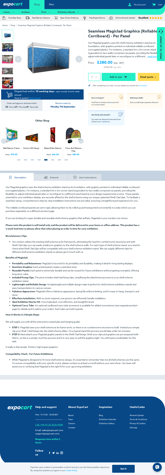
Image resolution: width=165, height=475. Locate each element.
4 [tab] (38, 161)
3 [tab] (32, 161)
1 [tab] (18, 161)
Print (43, 12)
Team (70, 419)
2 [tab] (25, 161)
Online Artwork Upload (125, 17)
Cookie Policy (71, 470)
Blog (101, 415)
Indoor (6, 12)
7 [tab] (59, 161)
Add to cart (116, 77)
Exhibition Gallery (107, 423)
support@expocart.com (47, 433)
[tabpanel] (11, 140)
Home (5, 25)
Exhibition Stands (66, 12)
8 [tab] (65, 161)
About (71, 415)
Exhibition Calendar (107, 419)
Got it (123, 468)
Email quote (146, 77)
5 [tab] (45, 161)
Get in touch (35, 98)
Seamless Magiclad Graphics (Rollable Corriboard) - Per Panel (44, 25)
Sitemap (133, 427)
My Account (142, 85)
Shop (37, 4)
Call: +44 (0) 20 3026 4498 (49, 424)
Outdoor (25, 12)
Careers (71, 423)
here (110, 102)
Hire (51, 4)
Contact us (106, 121)
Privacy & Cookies (138, 423)
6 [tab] (52, 161)
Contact (71, 427)
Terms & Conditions (138, 419)
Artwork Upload (137, 415)
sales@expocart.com (52, 430)
